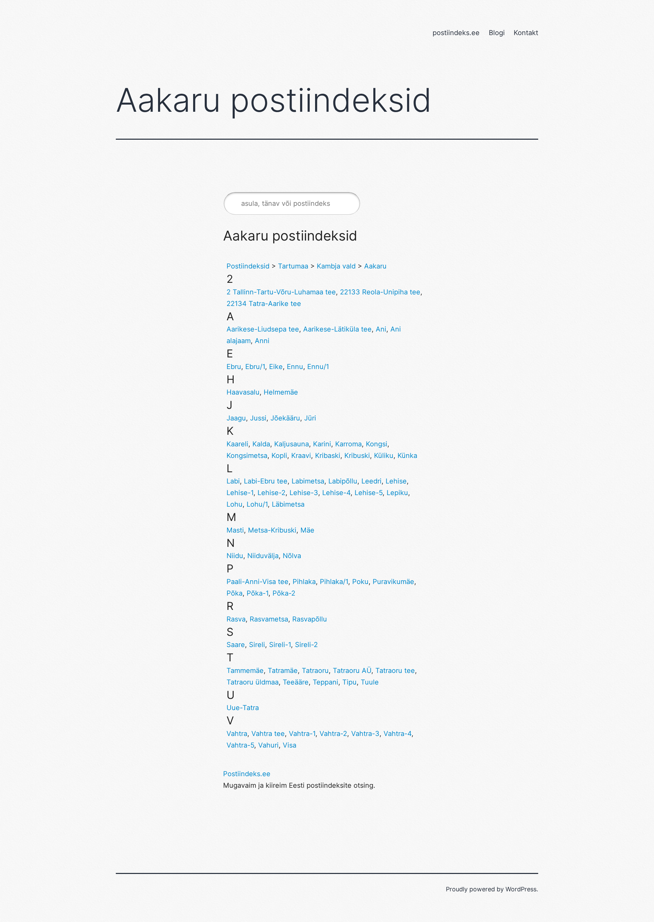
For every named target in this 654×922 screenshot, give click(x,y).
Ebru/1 (255, 367)
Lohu (235, 504)
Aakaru (375, 266)
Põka (235, 593)
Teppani (325, 682)
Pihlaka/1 (334, 582)
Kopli (279, 455)
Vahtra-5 (240, 745)
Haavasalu (243, 392)
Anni (262, 341)
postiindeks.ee (456, 33)
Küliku (383, 455)
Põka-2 (283, 593)
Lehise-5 (369, 493)
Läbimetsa (288, 504)
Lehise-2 (271, 493)
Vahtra (237, 733)
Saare (236, 645)
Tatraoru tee (395, 670)
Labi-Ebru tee (265, 481)
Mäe (307, 530)
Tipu (349, 682)
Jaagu (236, 418)
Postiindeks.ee (246, 774)
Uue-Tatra (243, 708)
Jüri (310, 418)
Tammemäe (245, 670)
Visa (289, 745)
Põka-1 (257, 593)
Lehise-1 (240, 493)
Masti (235, 530)
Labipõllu (342, 481)
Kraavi (301, 455)
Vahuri (268, 745)
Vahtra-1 (302, 733)
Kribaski (327, 455)
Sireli (257, 645)
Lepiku (397, 493)
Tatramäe (283, 670)
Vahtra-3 (365, 733)
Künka (407, 455)
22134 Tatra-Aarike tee (264, 303)
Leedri (371, 481)
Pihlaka (304, 582)
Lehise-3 (304, 493)
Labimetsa (308, 481)
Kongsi (376, 444)
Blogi (497, 33)
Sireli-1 (280, 645)
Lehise (396, 481)
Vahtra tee (268, 733)
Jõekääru (285, 418)
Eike (276, 367)
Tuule (370, 682)
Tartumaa (293, 266)
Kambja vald (336, 266)
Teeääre (296, 682)
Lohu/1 (257, 504)
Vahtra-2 (333, 733)
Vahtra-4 (397, 733)
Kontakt (526, 33)
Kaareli (237, 444)
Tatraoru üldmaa (253, 682)
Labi (233, 481)
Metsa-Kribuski (272, 530)
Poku (360, 582)
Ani (381, 329)
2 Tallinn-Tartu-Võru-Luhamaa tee (281, 292)
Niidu (235, 556)
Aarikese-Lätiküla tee (337, 329)
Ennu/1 (318, 367)
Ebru (234, 367)
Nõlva (292, 556)
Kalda (261, 444)
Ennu (295, 367)
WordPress (520, 889)
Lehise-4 (336, 493)
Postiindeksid (248, 266)
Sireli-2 (306, 645)
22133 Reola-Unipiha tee (380, 292)
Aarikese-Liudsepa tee (263, 329)
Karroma (348, 444)
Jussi (258, 418)
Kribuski (357, 455)
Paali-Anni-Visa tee (258, 582)
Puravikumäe (393, 582)
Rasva (236, 619)
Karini (322, 444)
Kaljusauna (291, 444)
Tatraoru (315, 670)
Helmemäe (281, 392)
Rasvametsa (269, 619)
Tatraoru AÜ (352, 670)
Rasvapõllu (309, 619)
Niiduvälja (263, 556)
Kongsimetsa (247, 455)
